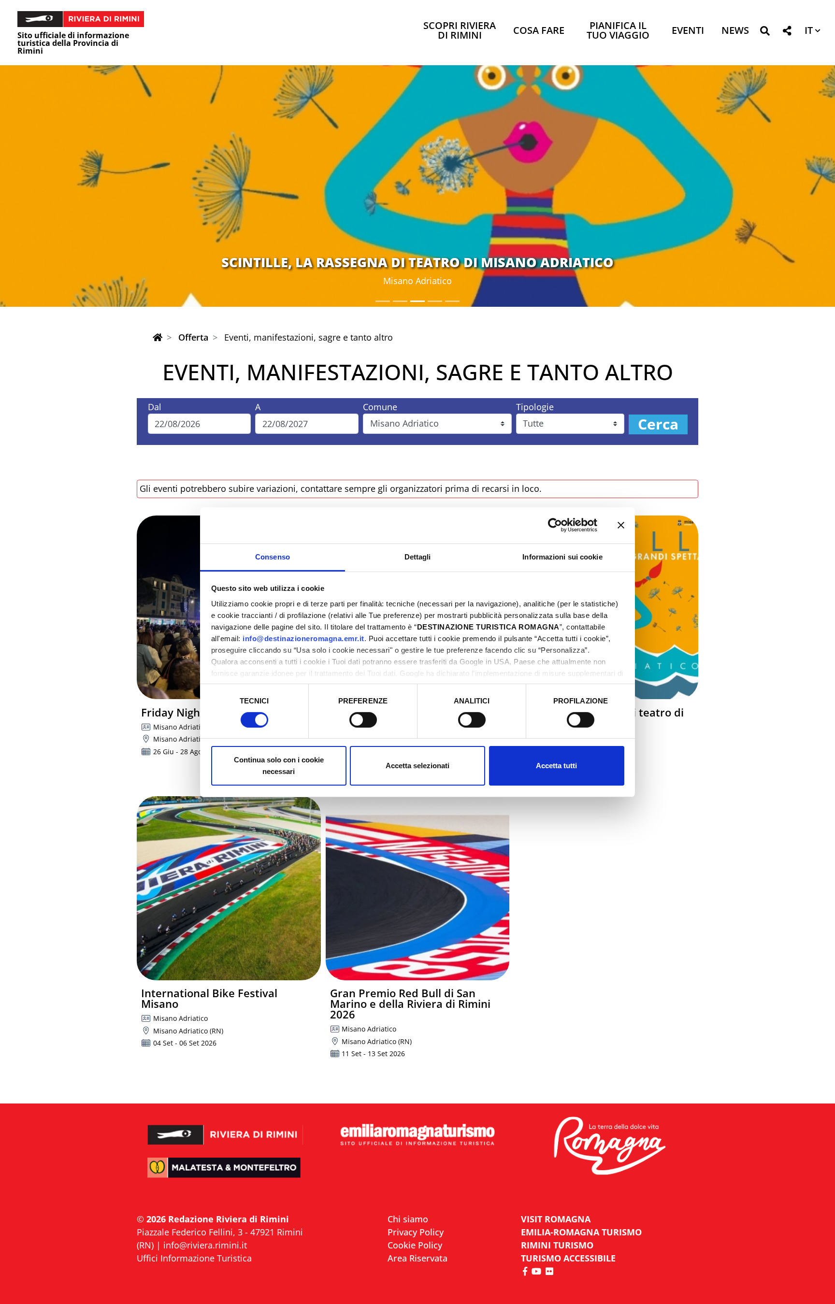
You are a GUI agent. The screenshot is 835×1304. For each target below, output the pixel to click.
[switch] (363, 720)
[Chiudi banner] (621, 525)
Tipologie (535, 407)
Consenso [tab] (272, 556)
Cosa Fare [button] (538, 31)
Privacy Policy (416, 1232)
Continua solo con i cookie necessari (279, 765)
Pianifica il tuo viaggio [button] (618, 31)
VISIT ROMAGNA (555, 1219)
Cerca (658, 424)
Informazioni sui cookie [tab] (562, 556)
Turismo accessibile (568, 1258)
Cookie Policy (415, 1245)
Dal (154, 407)
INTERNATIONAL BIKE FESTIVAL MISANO (417, 262)
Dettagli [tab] (417, 556)
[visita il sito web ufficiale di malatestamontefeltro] (225, 1174)
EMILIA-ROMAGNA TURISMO (581, 1232)
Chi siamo (408, 1219)
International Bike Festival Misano (209, 998)
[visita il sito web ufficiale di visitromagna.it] (609, 1146)
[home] (157, 337)
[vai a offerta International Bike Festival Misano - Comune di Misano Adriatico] (229, 888)
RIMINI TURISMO (557, 1245)
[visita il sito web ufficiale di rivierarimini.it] (225, 1128)
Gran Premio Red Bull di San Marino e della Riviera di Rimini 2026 (410, 1003)
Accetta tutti (556, 765)
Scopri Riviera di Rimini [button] (459, 31)
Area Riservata (417, 1258)
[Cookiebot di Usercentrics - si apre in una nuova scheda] (555, 525)
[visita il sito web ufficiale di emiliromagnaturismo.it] (417, 1135)
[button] (765, 32)
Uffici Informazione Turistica (194, 1258)
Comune (380, 407)
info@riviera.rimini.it (205, 1245)
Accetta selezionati (417, 765)
